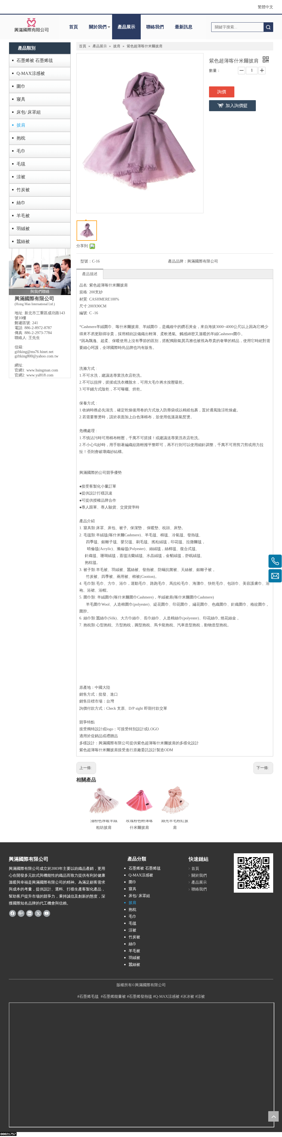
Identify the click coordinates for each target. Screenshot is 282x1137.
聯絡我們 (155, 26)
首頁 (73, 26)
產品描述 (89, 274)
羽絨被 (23, 228)
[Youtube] (46, 913)
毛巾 (21, 151)
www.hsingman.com (42, 370)
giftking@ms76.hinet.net (34, 352)
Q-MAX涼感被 (31, 73)
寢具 (21, 99)
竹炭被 (23, 189)
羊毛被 (23, 215)
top (273, 1116)
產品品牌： (177, 261)
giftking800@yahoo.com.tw (36, 356)
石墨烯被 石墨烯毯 (35, 60)
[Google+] (21, 913)
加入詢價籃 (237, 105)
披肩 (21, 125)
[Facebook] (12, 913)
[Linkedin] (29, 913)
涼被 (21, 176)
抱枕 (21, 138)
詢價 (221, 91)
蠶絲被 (23, 241)
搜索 (268, 27)
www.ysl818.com (39, 375)
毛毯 (21, 164)
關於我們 (98, 26)
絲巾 (21, 202)
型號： (86, 261)
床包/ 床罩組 (29, 112)
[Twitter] (38, 913)
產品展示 (126, 26)
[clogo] (31, 25)
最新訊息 (183, 26)
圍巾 (21, 86)
